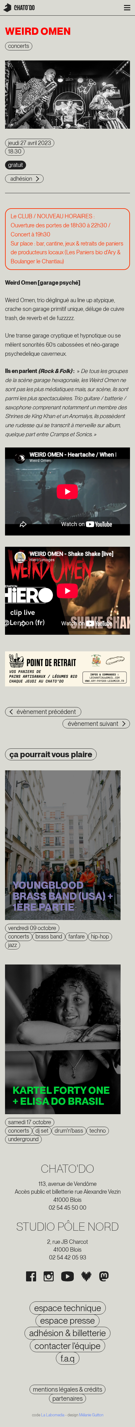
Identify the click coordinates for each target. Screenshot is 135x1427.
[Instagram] (49, 1276)
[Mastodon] (104, 1276)
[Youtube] (67, 1276)
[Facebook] (31, 1276)
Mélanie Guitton (91, 1415)
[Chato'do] (19, 7)
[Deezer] (86, 1276)
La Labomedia (52, 1415)
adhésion (21, 178)
